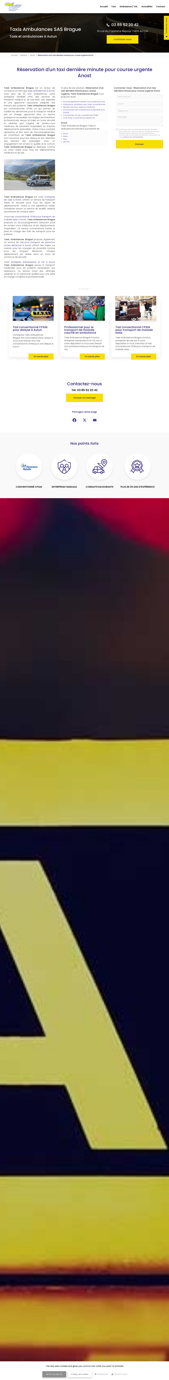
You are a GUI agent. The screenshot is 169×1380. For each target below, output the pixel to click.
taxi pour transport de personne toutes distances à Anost (29, 244)
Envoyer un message (85, 397)
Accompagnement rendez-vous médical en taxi (84, 102)
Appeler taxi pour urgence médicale (79, 107)
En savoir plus (41, 356)
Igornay (66, 142)
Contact (160, 6)
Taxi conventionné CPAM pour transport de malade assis (134, 330)
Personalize (102, 1374)
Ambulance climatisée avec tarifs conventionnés (84, 104)
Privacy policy (120, 1374)
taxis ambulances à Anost (41, 90)
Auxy (65, 139)
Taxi (113, 6)
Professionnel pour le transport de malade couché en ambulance (80, 330)
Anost (32, 55)
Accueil (104, 6)
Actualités (146, 6)
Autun (65, 136)
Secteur (23, 55)
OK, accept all (55, 1374)
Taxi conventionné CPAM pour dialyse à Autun (30, 328)
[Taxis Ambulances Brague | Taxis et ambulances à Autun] (13, 6)
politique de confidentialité (132, 137)
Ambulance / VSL (128, 6)
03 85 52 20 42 (125, 24)
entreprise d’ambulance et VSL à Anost (33, 262)
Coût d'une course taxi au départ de (79, 118)
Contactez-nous (123, 39)
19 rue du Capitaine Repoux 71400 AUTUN (122, 31)
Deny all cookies (80, 1374)
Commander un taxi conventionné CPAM (80, 115)
